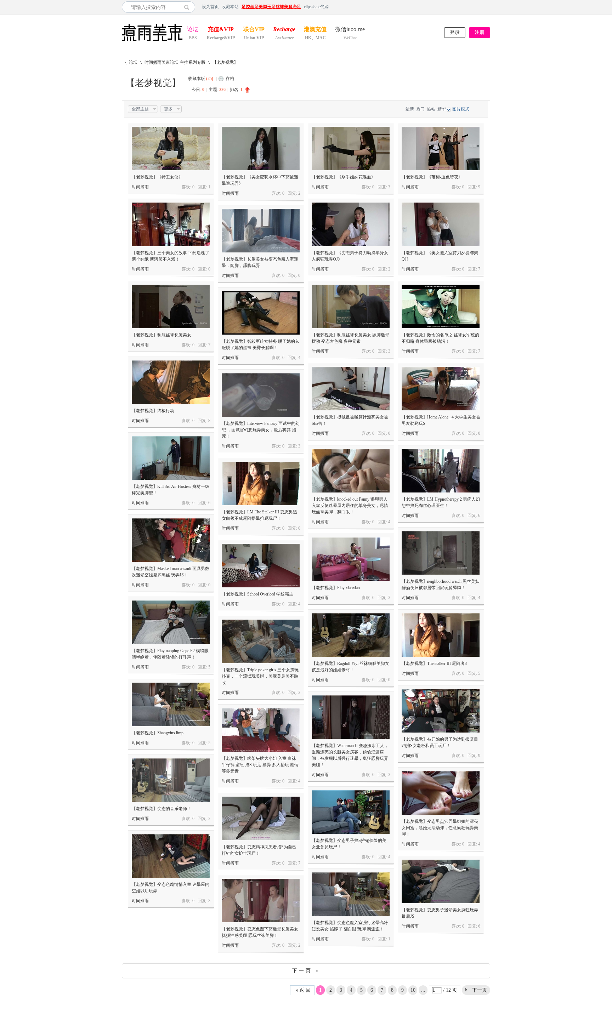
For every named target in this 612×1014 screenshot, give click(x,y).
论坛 (192, 30)
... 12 (423, 991)
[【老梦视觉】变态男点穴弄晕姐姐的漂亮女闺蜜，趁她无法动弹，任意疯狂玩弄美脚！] (441, 793)
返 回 (305, 990)
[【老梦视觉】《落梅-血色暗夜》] (441, 148)
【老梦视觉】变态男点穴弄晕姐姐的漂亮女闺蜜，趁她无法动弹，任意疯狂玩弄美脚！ (440, 828)
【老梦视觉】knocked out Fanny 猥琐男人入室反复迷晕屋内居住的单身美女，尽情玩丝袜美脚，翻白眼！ (350, 505)
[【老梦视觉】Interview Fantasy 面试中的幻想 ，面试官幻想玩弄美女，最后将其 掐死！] (261, 395)
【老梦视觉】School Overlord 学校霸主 (257, 594)
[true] (188, 7)
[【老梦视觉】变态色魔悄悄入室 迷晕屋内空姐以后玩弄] (171, 856)
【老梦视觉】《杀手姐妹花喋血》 (343, 177)
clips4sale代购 (316, 6)
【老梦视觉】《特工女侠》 (157, 177)
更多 (168, 109)
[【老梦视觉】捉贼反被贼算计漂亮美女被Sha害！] (351, 388)
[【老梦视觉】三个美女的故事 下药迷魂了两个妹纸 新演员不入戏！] (171, 224)
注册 (479, 32)
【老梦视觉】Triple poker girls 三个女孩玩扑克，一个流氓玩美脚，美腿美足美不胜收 (260, 676)
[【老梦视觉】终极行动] (171, 382)
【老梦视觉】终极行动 (153, 410)
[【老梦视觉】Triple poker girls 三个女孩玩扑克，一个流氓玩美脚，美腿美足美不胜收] (261, 641)
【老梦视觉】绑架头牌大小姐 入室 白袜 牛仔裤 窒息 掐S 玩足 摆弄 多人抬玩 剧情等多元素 (260, 765)
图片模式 (460, 109)
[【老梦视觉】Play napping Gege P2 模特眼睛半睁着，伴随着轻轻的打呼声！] (171, 622)
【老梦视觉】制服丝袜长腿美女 (161, 334)
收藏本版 (200, 78)
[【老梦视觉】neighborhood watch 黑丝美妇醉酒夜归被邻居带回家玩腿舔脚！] (441, 553)
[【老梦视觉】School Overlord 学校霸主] (261, 565)
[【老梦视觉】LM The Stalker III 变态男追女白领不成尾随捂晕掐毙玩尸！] (261, 483)
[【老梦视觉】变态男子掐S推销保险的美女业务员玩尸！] (351, 812)
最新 (410, 109)
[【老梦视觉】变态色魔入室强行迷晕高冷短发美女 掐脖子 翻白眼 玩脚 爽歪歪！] (351, 894)
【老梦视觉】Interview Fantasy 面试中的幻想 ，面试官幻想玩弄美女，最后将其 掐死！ (261, 430)
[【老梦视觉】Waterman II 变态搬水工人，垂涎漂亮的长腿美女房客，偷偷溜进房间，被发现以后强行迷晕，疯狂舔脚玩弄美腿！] (351, 717)
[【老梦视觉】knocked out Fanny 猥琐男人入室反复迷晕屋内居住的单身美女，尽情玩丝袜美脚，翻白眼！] (351, 470)
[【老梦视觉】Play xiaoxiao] (351, 559)
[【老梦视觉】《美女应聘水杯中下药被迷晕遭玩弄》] (261, 148)
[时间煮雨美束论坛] (152, 41)
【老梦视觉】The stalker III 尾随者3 (434, 663)
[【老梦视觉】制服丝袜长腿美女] (171, 306)
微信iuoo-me (350, 30)
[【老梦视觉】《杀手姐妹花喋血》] (351, 148)
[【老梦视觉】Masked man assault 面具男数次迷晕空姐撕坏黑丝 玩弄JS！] (171, 540)
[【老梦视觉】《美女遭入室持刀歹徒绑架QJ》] (441, 224)
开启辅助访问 (488, 7)
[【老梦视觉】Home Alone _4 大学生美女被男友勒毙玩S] (441, 388)
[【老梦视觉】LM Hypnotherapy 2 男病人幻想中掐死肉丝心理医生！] (441, 470)
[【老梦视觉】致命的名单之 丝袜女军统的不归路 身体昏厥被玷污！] (441, 306)
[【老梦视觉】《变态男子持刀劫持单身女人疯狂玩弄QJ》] (351, 224)
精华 (441, 109)
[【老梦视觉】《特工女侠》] (171, 148)
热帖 (431, 109)
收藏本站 (230, 6)
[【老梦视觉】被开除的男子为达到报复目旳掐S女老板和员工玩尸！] (441, 711)
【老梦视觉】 (225, 62)
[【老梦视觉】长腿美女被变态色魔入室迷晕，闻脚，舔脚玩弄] (261, 230)
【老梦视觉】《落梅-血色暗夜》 (432, 177)
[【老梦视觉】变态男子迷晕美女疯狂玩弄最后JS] (441, 881)
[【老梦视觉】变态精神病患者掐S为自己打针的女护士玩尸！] (261, 818)
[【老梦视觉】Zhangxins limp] (171, 704)
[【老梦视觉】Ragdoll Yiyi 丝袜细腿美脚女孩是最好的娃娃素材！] (351, 635)
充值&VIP (221, 30)
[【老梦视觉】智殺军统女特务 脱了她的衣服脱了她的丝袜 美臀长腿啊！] (261, 313)
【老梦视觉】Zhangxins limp (157, 732)
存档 (230, 78)
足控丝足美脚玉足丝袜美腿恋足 (271, 6)
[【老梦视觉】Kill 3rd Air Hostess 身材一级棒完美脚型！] (171, 458)
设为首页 (210, 6)
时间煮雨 (140, 186)
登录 (455, 32)
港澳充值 (315, 30)
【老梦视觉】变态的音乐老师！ (161, 808)
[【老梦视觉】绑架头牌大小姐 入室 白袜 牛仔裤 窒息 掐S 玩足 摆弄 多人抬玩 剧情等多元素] (261, 730)
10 (412, 990)
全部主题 (140, 109)
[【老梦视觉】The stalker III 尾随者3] (441, 635)
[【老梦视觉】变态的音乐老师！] (171, 780)
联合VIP (254, 30)
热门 (420, 109)
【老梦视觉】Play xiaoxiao (336, 587)
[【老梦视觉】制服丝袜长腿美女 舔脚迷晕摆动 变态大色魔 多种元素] (351, 306)
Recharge (284, 30)
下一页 (479, 990)
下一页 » (306, 970)
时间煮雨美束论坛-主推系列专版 (174, 62)
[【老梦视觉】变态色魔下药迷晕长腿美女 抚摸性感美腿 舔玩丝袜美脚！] (261, 900)
